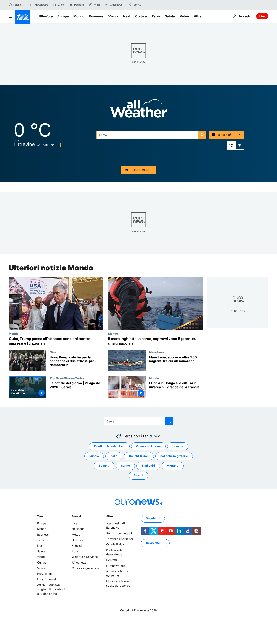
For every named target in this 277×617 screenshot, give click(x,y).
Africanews (79, 562)
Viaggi (113, 16)
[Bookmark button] (58, 145)
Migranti (172, 466)
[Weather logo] (138, 110)
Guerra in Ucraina (148, 446)
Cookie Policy (115, 544)
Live (262, 16)
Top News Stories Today (67, 378)
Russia (94, 456)
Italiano (17, 4)
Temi (40, 516)
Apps (75, 551)
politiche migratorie (174, 456)
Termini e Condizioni (119, 539)
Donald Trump (139, 456)
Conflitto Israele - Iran (109, 446)
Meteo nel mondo (139, 170)
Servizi (76, 516)
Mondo (78, 16)
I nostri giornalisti (48, 579)
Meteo (76, 534)
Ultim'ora (46, 16)
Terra (156, 16)
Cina (53, 352)
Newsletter (153, 543)
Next (126, 16)
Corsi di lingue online (85, 568)
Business (96, 16)
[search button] (130, 5)
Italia (114, 456)
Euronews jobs (115, 565)
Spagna (104, 466)
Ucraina (177, 446)
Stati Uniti (148, 466)
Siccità (138, 475)
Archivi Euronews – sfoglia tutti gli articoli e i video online (51, 589)
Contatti (111, 560)
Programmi (44, 573)
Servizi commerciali (119, 533)
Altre (109, 516)
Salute (170, 16)
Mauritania (156, 352)
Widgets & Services (85, 557)
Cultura (141, 16)
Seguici (77, 545)
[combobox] (151, 5)
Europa (63, 16)
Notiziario (78, 529)
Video (184, 16)
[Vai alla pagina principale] (22, 17)
